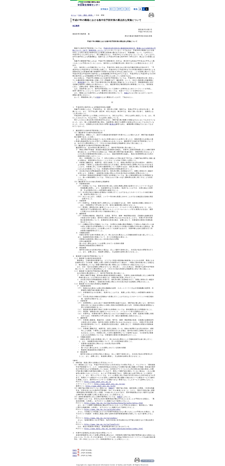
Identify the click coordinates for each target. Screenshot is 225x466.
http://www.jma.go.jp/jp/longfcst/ (102, 424)
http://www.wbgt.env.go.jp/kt (101, 386)
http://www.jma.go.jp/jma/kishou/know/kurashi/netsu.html (113, 403)
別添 (98, 97)
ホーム (73, 15)
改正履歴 (76, 26)
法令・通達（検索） (86, 15)
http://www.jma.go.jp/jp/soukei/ (100, 418)
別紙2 (111, 388)
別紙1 (126, 93)
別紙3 (119, 397)
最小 (112, 9)
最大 (127, 9)
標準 (119, 9)
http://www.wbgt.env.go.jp (97, 382)
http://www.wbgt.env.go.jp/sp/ (109, 384)
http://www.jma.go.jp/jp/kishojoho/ (102, 409)
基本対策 (81, 82)
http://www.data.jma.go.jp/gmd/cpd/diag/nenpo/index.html (113, 429)
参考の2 (113, 124)
